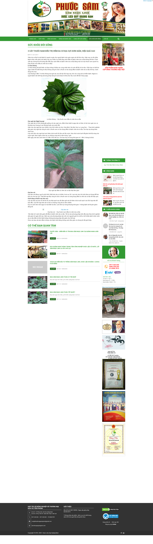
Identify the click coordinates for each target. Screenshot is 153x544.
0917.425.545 (114, 265)
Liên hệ (106, 39)
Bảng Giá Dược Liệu (65, 39)
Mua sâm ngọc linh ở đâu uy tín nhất (63, 277)
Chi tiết (53, 238)
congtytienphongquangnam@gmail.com (42, 521)
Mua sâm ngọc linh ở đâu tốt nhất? (62, 292)
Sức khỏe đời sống (95, 39)
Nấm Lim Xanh (51, 39)
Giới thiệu (42, 39)
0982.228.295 (114, 266)
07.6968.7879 (114, 268)
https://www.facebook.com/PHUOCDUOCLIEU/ (114, 287)
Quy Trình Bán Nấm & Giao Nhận (113, 165)
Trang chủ (32, 39)
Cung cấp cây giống (80, 39)
